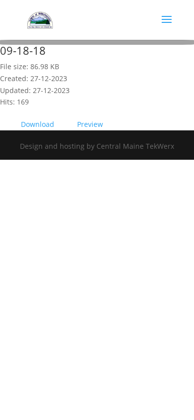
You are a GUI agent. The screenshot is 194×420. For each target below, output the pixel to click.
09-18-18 (23, 50)
